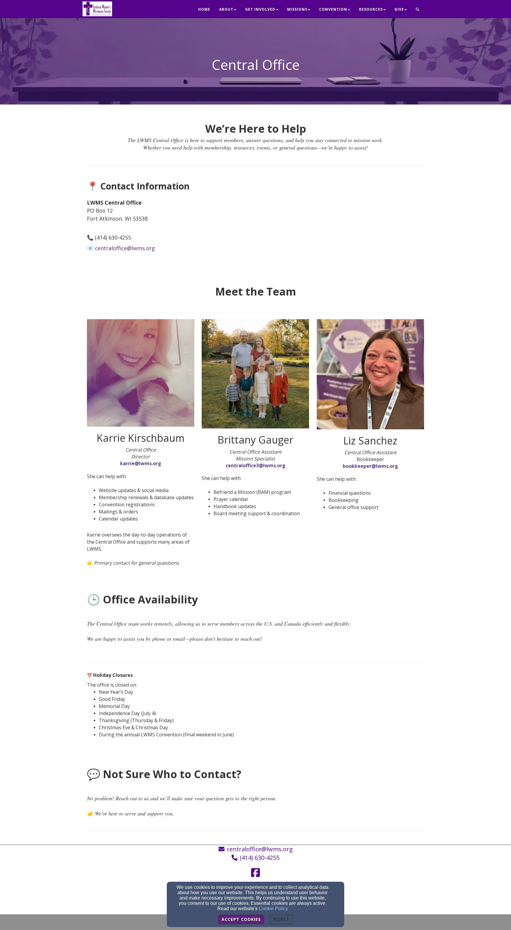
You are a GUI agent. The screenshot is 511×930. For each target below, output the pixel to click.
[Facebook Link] (255, 872)
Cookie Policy (273, 908)
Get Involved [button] (260, 9)
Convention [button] (333, 9)
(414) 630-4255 (259, 858)
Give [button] (399, 9)
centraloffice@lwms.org (260, 849)
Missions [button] (297, 9)
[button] (417, 10)
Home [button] (204, 9)
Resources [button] (371, 9)
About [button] (226, 9)
